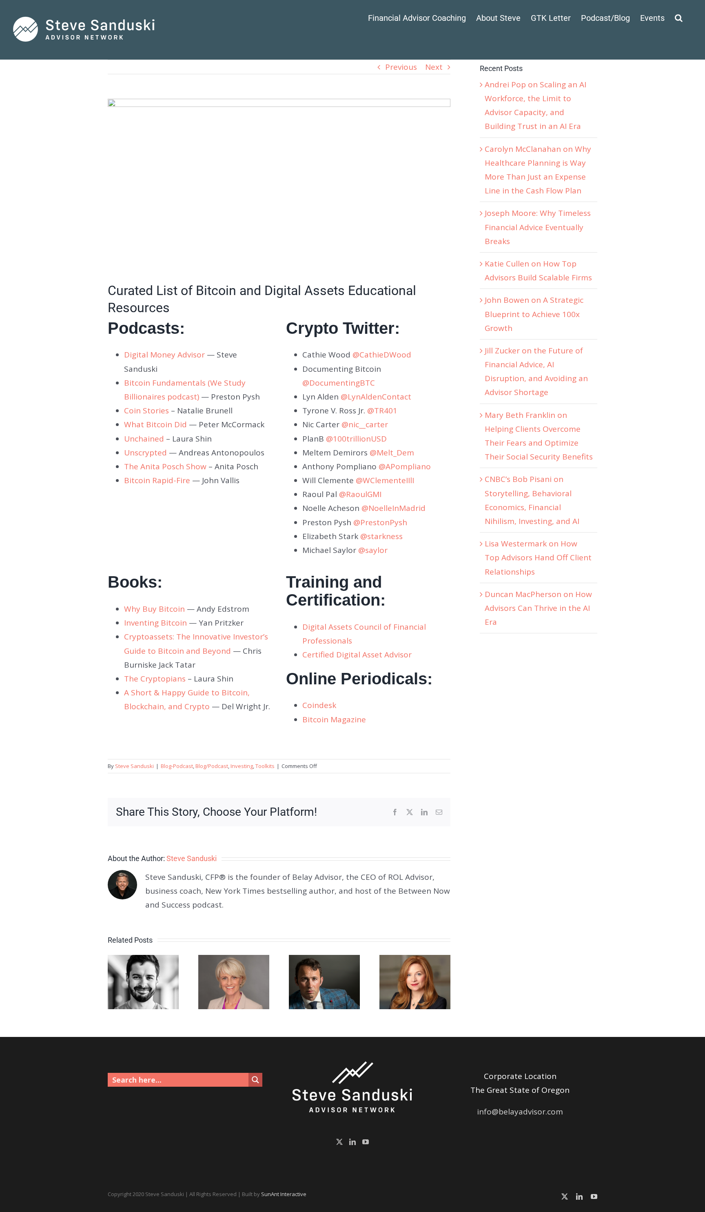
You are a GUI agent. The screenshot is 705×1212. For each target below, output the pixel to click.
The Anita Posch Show (165, 466)
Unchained (144, 438)
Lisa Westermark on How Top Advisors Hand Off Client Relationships (538, 557)
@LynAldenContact (376, 396)
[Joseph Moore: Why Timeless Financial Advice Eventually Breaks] (324, 960)
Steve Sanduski (134, 766)
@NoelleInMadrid (393, 508)
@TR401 (382, 410)
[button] (679, 17)
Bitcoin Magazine (334, 719)
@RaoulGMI (360, 494)
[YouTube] (365, 1142)
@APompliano (405, 466)
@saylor (373, 550)
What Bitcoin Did (155, 424)
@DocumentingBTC (338, 382)
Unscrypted (145, 452)
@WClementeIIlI (385, 480)
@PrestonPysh (380, 522)
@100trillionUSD (356, 438)
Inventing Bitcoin (155, 622)
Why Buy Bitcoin (154, 609)
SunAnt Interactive (283, 1194)
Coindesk (319, 705)
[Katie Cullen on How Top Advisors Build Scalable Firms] (414, 960)
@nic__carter (364, 424)
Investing (242, 766)
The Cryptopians (155, 678)
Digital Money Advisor (164, 354)
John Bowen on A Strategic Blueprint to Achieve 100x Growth (534, 314)
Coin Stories (146, 410)
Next (434, 67)
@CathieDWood (381, 354)
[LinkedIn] (352, 1142)
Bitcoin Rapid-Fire (157, 480)
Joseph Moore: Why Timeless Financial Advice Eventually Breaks (538, 227)
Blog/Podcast (211, 766)
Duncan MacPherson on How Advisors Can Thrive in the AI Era (538, 608)
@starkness (381, 536)
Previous (401, 67)
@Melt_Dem (392, 452)
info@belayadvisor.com (520, 1111)
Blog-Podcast (177, 766)
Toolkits (265, 766)
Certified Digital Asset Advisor (357, 654)
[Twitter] (339, 1142)
